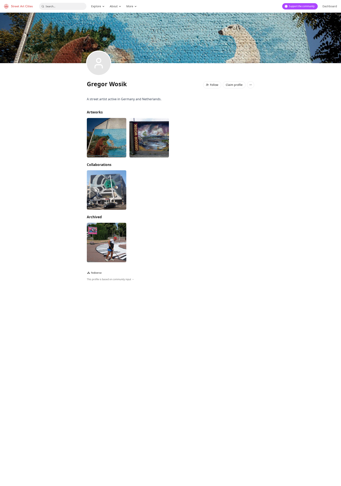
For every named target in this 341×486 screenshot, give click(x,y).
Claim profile (234, 85)
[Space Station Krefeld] (106, 190)
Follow (214, 85)
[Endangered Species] (106, 137)
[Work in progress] (106, 242)
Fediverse (94, 272)
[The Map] (149, 137)
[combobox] (62, 6)
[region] (170, 323)
